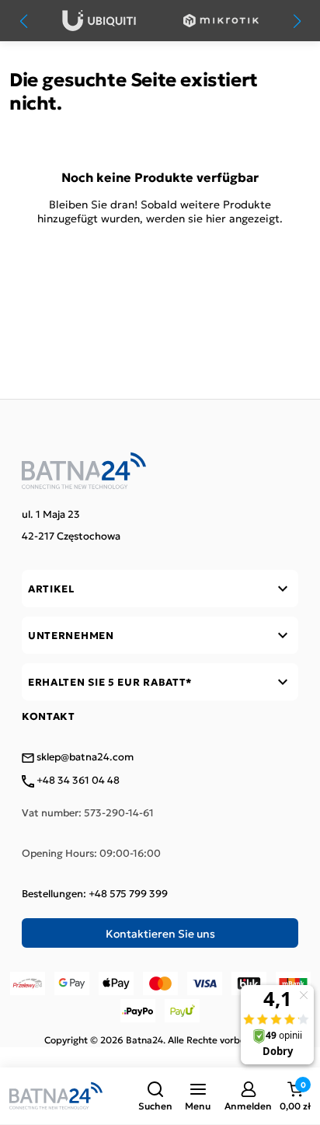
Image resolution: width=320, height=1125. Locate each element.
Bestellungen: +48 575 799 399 (95, 893)
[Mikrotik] (221, 20)
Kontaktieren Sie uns (160, 933)
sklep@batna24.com (84, 757)
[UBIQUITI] (99, 20)
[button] (155, 1096)
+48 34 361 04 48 (77, 781)
